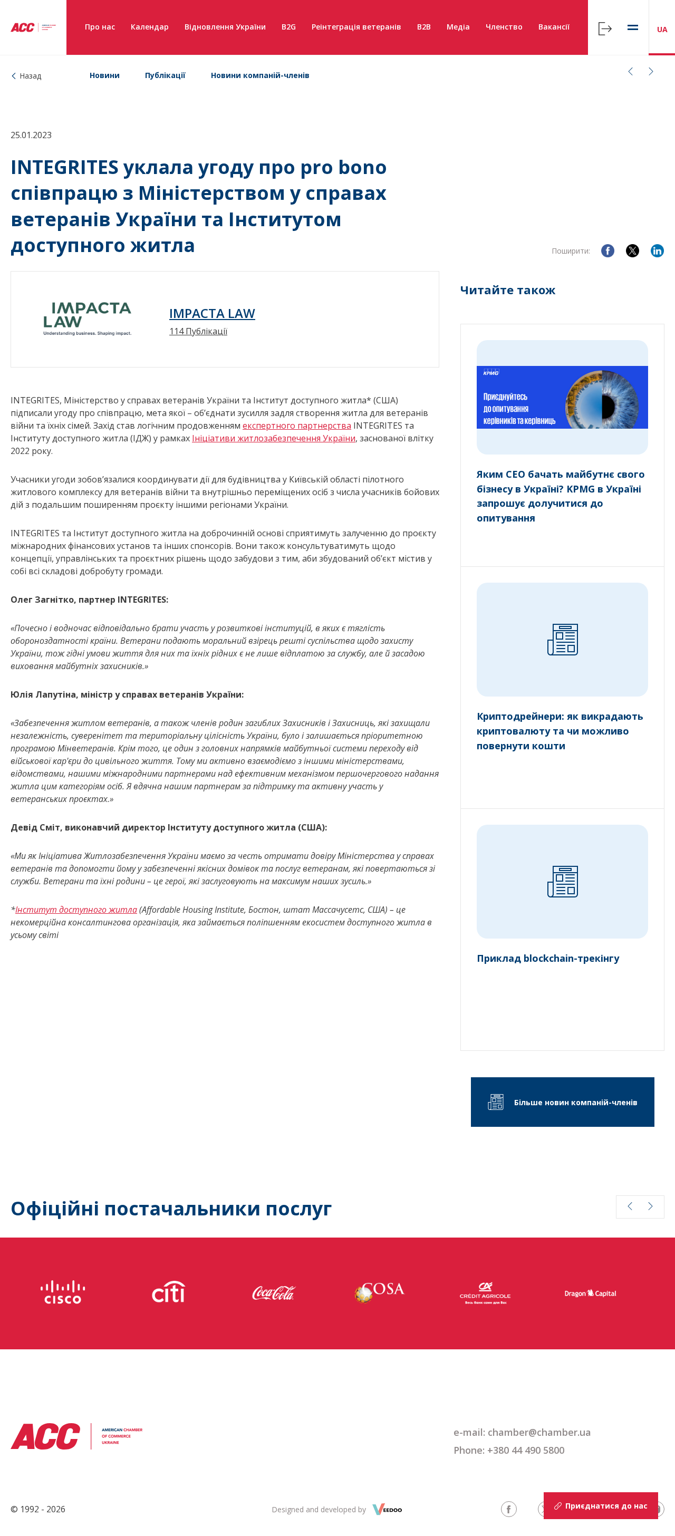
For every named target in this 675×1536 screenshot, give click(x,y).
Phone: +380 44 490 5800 (509, 1450)
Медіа (458, 27)
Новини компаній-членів (260, 75)
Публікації (165, 75)
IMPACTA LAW (212, 313)
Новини (105, 75)
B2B (424, 27)
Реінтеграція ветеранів (356, 27)
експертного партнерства (297, 425)
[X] (632, 250)
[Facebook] (608, 250)
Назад (30, 76)
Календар (150, 27)
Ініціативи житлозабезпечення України (273, 438)
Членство (504, 27)
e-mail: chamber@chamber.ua (522, 1432)
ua (662, 29)
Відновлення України (225, 27)
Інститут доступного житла (76, 909)
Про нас (100, 27)
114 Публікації (198, 331)
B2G (289, 27)
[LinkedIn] (657, 250)
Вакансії (554, 27)
